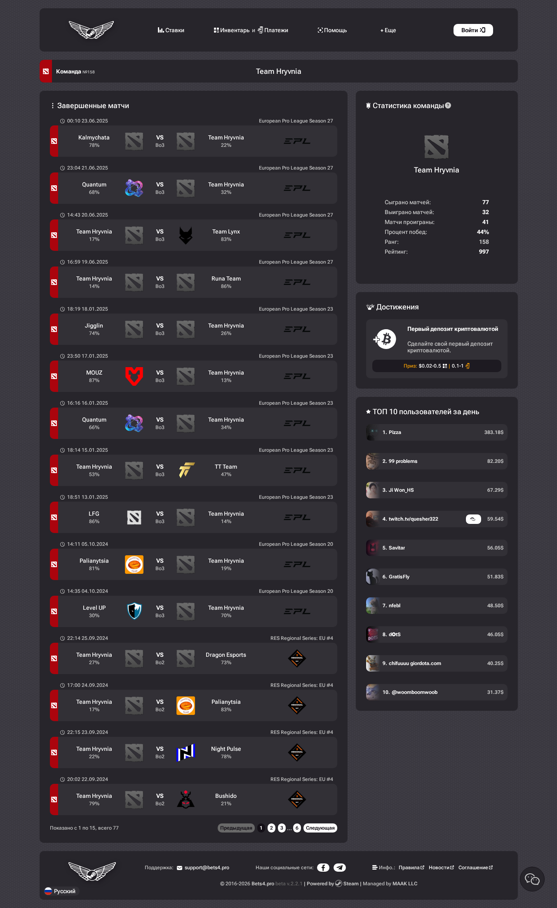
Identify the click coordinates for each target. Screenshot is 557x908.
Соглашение (473, 867)
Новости (439, 867)
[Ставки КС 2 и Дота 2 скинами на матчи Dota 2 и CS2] (92, 30)
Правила (409, 867)
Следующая (320, 828)
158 (484, 241)
